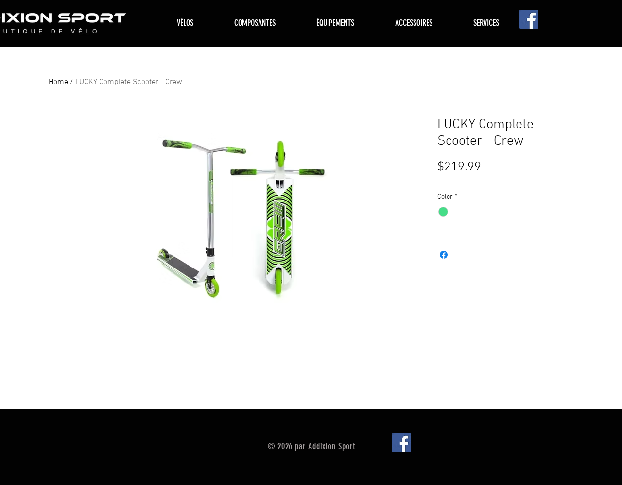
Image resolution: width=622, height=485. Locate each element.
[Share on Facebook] (443, 255)
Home (58, 82)
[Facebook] (528, 19)
